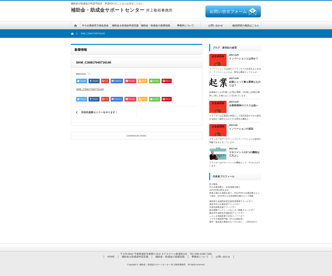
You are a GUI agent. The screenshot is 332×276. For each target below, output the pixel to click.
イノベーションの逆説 (241, 128)
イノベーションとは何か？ (243, 58)
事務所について (200, 256)
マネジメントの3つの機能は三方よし (244, 154)
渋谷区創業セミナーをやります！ (99, 112)
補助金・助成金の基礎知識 (170, 256)
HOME (111, 256)
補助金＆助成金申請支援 (135, 256)
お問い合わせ (223, 256)
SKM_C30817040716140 (90, 89)
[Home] (74, 33)
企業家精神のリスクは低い (243, 105)
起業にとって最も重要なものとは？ (245, 83)
